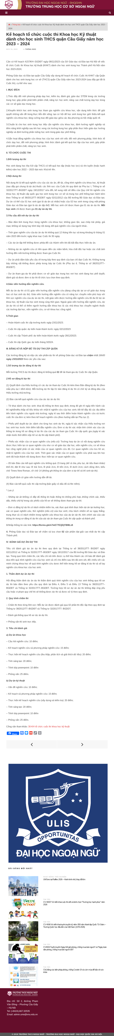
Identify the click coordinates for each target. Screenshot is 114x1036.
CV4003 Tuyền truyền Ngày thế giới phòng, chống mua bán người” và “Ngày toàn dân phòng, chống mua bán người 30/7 (74, 948)
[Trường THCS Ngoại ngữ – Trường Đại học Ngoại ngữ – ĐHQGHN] (57, 4)
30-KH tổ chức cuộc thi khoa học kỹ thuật (48, 726)
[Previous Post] (31, 744)
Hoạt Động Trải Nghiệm (54, 877)
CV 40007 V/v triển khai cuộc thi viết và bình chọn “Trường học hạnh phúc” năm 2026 (74, 903)
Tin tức (46, 899)
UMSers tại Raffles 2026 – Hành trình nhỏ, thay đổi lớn (64, 879)
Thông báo (16, 25)
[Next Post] (82, 744)
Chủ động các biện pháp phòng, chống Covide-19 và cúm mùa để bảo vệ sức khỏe (73, 970)
